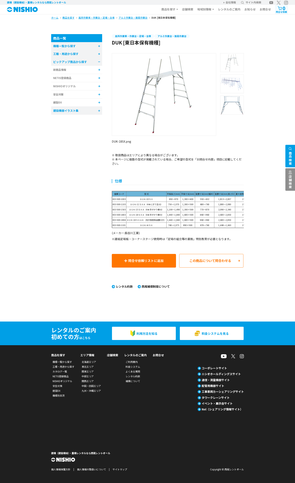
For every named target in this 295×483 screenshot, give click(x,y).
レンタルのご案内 (229, 9)
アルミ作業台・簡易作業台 (172, 36)
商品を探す (168, 9)
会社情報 (231, 2)
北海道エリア (89, 361)
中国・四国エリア (91, 386)
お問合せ (265, 9)
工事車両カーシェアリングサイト (223, 392)
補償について (133, 381)
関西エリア (88, 381)
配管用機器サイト (213, 386)
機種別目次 (59, 395)
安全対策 (58, 94)
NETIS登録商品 (62, 78)
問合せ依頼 (281, 9)
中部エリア (88, 376)
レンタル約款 (124, 286)
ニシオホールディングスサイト (221, 374)
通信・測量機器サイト (216, 380)
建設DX (57, 102)
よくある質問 (133, 371)
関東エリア (88, 371)
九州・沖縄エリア (91, 390)
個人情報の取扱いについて (91, 469)
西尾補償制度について (156, 286)
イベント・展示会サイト (217, 403)
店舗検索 (187, 9)
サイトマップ (120, 469)
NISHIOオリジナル (64, 86)
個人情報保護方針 (60, 469)
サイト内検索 (253, 2)
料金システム (133, 366)
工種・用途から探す (63, 366)
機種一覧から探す (62, 361)
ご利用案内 (132, 361)
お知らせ (250, 9)
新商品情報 (59, 70)
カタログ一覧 (60, 371)
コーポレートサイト (214, 368)
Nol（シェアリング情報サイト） (222, 409)
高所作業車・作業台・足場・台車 (133, 36)
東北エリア (88, 366)
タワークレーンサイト (216, 398)
